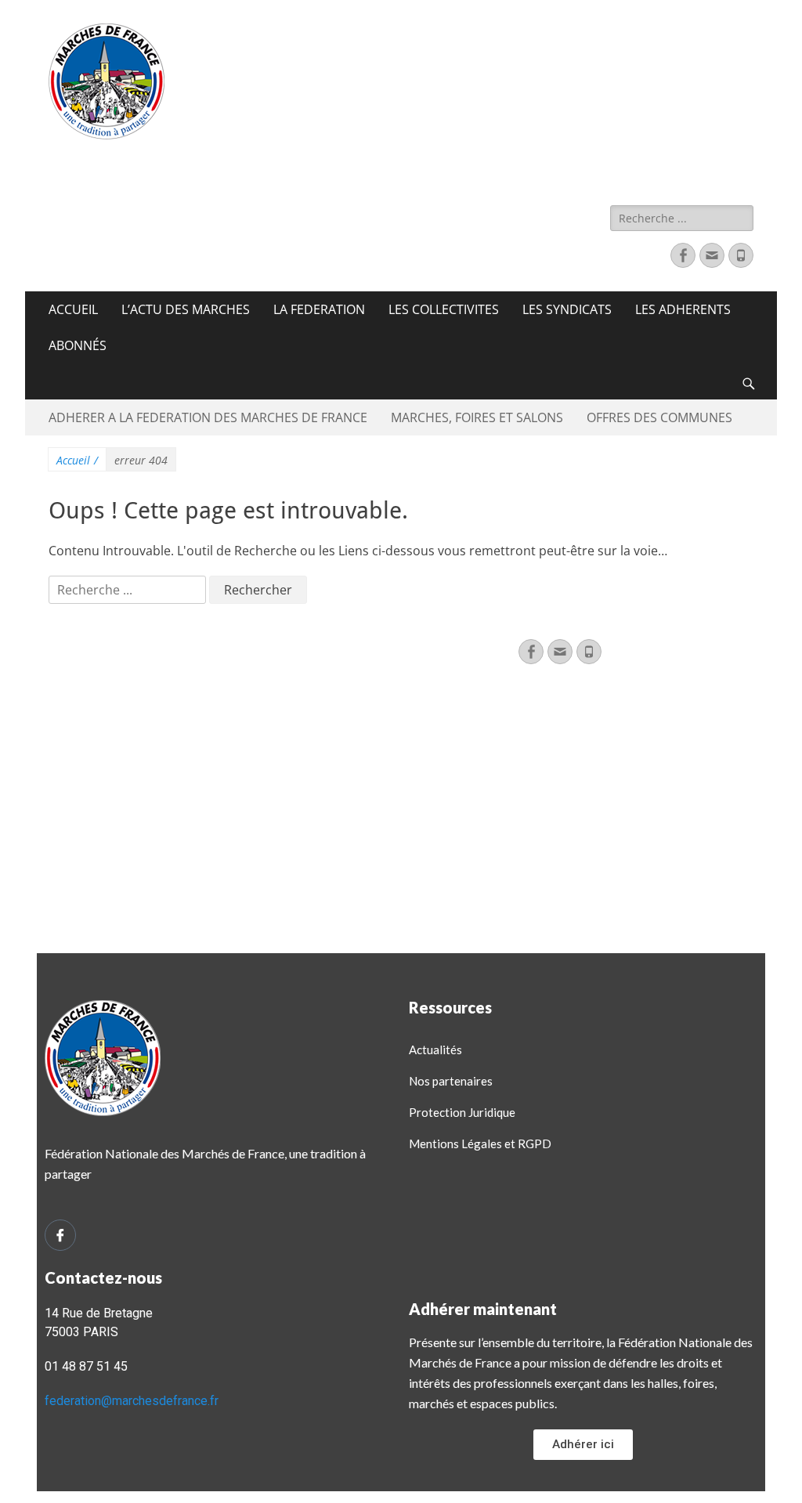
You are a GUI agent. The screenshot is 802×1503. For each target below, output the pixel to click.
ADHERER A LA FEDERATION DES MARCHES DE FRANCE (208, 417)
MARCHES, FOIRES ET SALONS (477, 417)
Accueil (77, 460)
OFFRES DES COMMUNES (659, 417)
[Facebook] (682, 255)
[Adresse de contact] (711, 255)
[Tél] (740, 255)
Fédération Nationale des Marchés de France (379, 158)
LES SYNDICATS (567, 309)
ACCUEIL (73, 309)
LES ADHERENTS (683, 309)
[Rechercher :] (129, 589)
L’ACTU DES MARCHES (185, 309)
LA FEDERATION (319, 309)
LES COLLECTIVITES (443, 309)
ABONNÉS (78, 345)
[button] (583, 1444)
